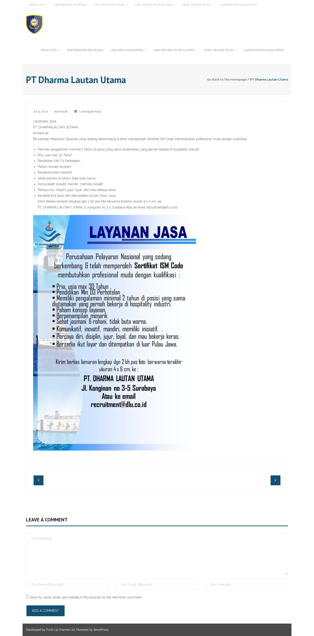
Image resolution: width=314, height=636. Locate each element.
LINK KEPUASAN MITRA (109, 4)
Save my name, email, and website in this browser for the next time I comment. (86, 597)
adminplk (61, 111)
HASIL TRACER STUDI (196, 4)
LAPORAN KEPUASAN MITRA (238, 4)
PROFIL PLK (36, 4)
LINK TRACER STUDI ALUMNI (153, 4)
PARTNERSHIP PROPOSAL (70, 4)
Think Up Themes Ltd (60, 629)
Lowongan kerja (90, 111)
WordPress (100, 629)
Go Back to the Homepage (227, 79)
